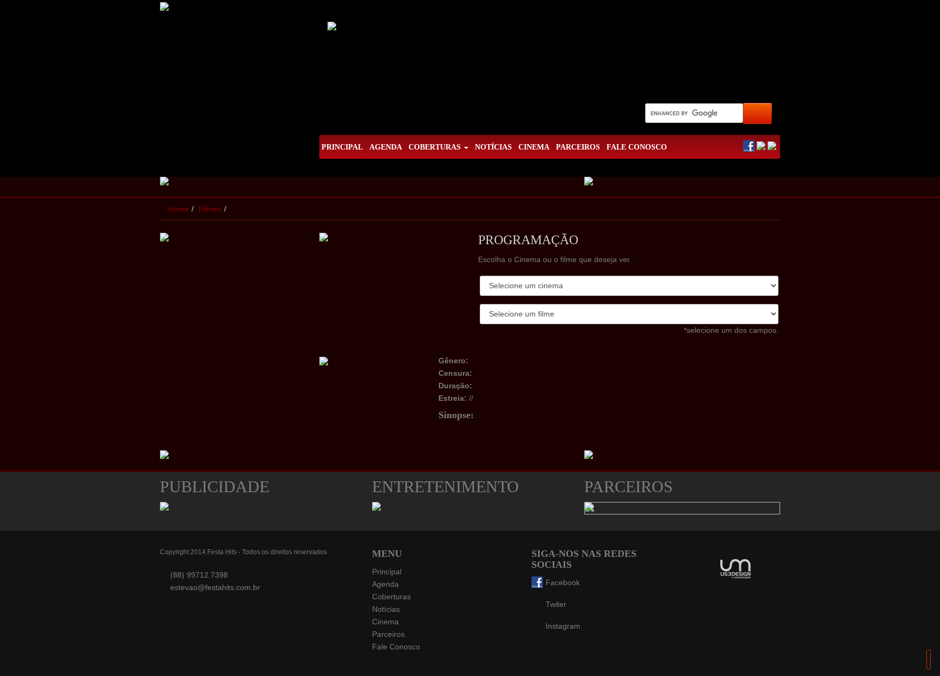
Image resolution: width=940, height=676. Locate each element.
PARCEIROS (578, 147)
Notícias (386, 609)
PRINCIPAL (342, 147)
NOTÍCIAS (493, 147)
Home (178, 208)
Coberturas (391, 596)
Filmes (210, 208)
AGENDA (385, 147)
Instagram (563, 626)
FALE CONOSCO (637, 147)
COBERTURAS (436, 147)
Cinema (385, 621)
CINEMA (533, 147)
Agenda (385, 584)
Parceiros (388, 634)
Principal (386, 571)
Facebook (563, 582)
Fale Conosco (396, 646)
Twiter (556, 604)
